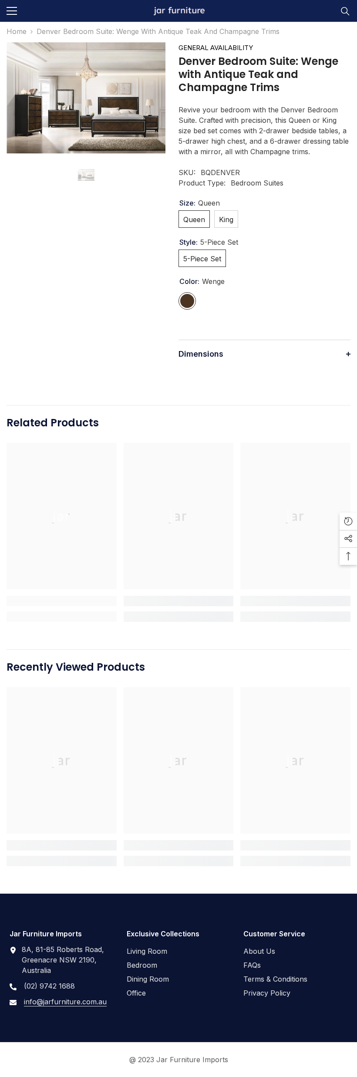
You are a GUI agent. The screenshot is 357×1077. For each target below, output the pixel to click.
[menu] (12, 11)
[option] (86, 98)
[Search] (345, 11)
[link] (62, 601)
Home (17, 31)
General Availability (215, 48)
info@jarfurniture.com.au (65, 1001)
